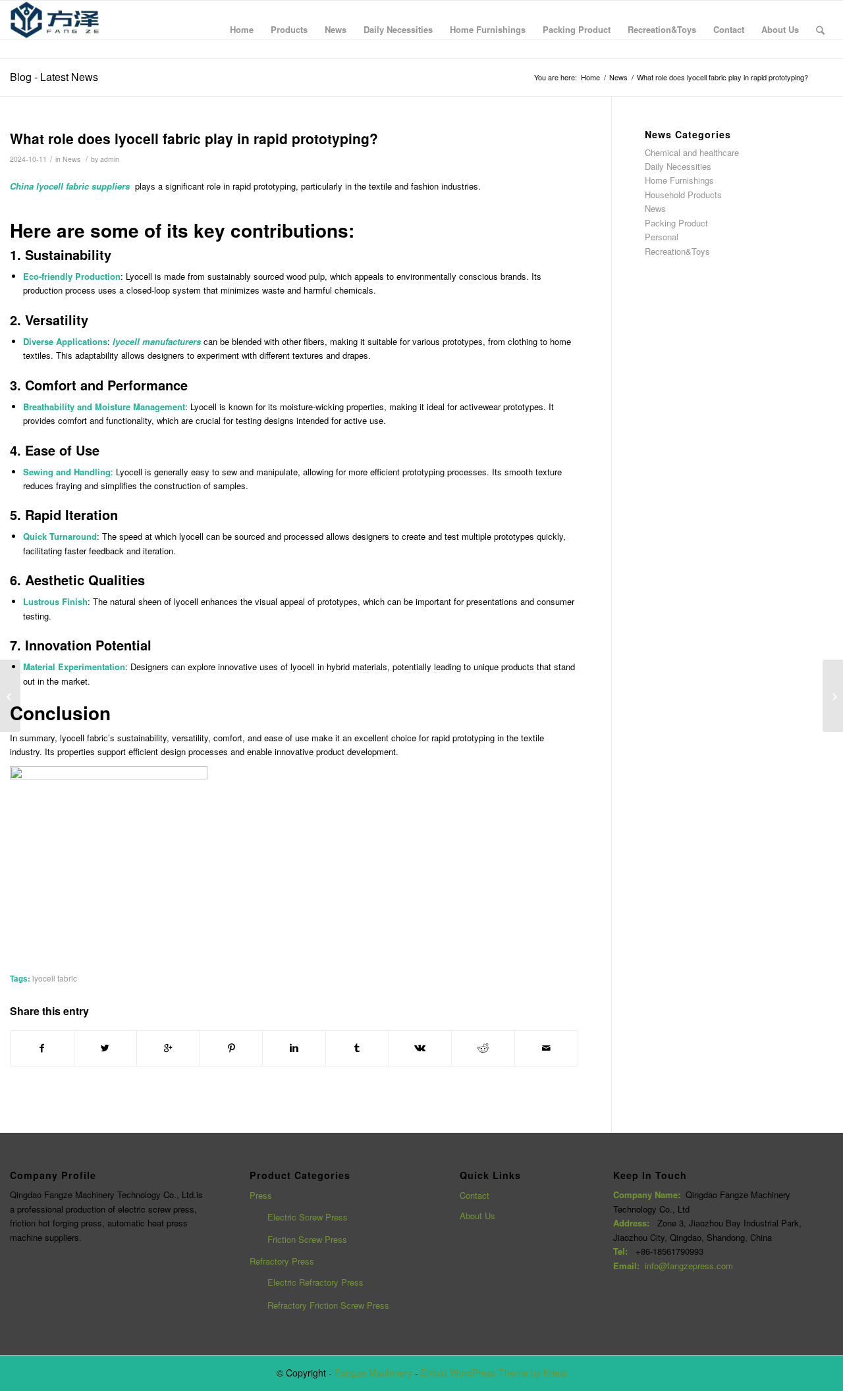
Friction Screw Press (307, 1239)
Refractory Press (282, 1261)
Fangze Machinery (373, 1372)
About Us (477, 1215)
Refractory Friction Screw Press (328, 1305)
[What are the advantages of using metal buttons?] (10, 696)
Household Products (683, 194)
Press (261, 1195)
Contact (474, 1195)
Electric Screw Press (307, 1217)
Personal (661, 236)
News (618, 77)
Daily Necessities (678, 166)
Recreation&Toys (677, 251)
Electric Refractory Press (315, 1282)
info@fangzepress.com (689, 1265)
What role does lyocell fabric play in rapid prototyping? (194, 138)
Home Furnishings (679, 180)
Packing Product (676, 223)
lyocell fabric (54, 978)
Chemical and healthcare (692, 152)
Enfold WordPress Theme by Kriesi (493, 1372)
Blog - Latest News (54, 76)
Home (590, 77)
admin (109, 159)
